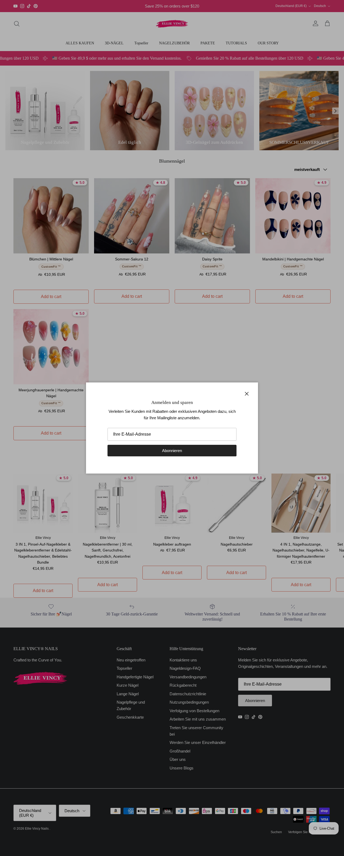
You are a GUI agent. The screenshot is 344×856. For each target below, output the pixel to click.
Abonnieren (172, 450)
